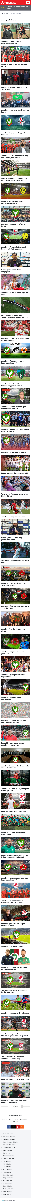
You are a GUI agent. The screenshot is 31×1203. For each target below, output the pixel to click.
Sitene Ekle (15, 1121)
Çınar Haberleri (7, 1194)
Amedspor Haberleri (9, 1145)
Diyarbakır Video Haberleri (10, 1142)
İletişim (16, 1119)
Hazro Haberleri (7, 1169)
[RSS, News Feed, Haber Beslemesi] (22, 1127)
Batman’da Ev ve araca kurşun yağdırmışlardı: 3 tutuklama (15, 7)
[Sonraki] (22, 1106)
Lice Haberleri (7, 1161)
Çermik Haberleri (8, 1175)
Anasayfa (6, 13)
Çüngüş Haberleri (8, 1178)
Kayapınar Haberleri (8, 1158)
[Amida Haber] (9, 2)
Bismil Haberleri (7, 1180)
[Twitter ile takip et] (13, 1127)
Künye (10, 1119)
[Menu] (27, 2)
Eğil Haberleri (7, 1172)
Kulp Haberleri (7, 1164)
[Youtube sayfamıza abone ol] (18, 1127)
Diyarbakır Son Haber (9, 1147)
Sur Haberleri (6, 1153)
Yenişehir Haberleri (8, 1156)
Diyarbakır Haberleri (8, 1134)
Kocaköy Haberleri (8, 1189)
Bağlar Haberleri (7, 1150)
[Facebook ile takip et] (9, 1127)
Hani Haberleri (7, 1167)
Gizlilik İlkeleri (23, 1119)
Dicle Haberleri (7, 1183)
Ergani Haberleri (7, 1186)
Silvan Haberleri (7, 1191)
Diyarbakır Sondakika (9, 1139)
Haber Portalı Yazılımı (9, 1200)
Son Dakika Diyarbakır (9, 1136)
